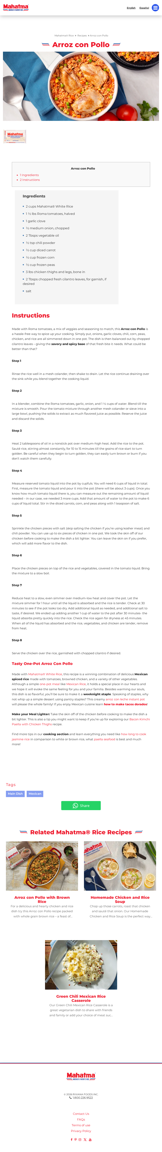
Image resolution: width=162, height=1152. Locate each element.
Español (144, 7)
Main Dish (15, 793)
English (131, 7)
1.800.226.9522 (83, 1098)
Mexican (35, 793)
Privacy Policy (81, 1131)
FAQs (81, 1119)
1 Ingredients (29, 175)
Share (84, 805)
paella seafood (104, 739)
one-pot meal (50, 684)
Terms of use (81, 1125)
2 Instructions (30, 180)
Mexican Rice (76, 684)
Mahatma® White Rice (45, 674)
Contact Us (81, 1114)
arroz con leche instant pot (125, 699)
